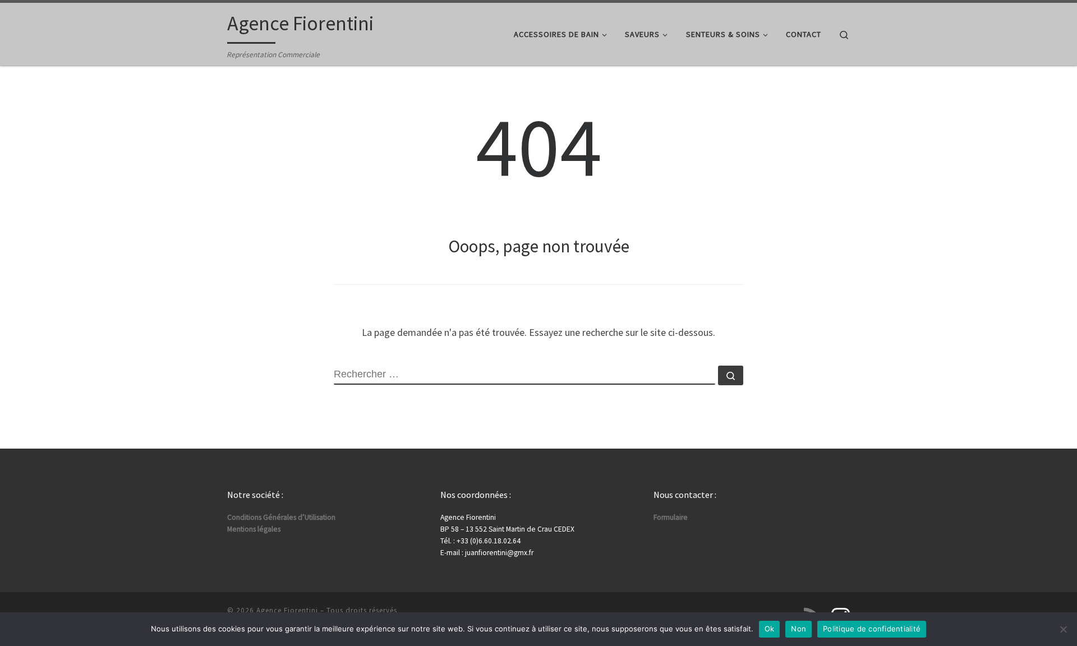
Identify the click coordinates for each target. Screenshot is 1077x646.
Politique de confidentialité (871, 628)
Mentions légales (253, 529)
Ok (770, 628)
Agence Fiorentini (287, 610)
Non (798, 628)
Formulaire (670, 517)
